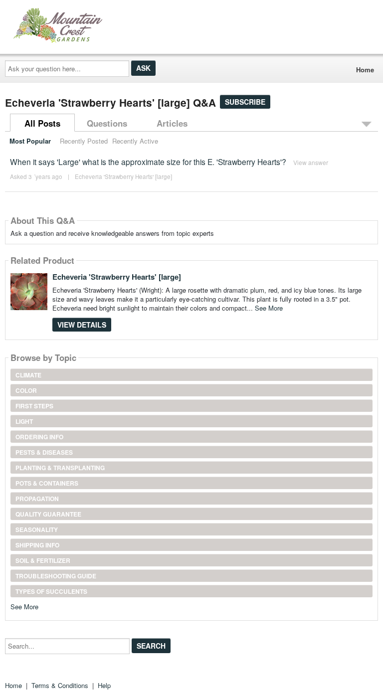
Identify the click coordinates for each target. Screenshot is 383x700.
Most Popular (30, 141)
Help (104, 685)
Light (24, 421)
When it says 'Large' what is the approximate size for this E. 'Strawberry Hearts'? (148, 161)
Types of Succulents (51, 591)
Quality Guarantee (48, 514)
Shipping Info (37, 544)
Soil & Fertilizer (42, 560)
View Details (81, 325)
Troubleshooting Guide (55, 575)
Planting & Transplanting (60, 467)
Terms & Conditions (59, 685)
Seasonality (36, 529)
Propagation (37, 498)
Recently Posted (84, 141)
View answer (310, 162)
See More (269, 308)
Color (26, 390)
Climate (28, 374)
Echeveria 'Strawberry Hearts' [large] (123, 176)
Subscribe (245, 102)
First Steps (34, 405)
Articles (172, 123)
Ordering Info (39, 436)
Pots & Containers (46, 483)
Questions (107, 123)
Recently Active (135, 141)
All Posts (42, 123)
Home (365, 69)
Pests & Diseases (44, 452)
